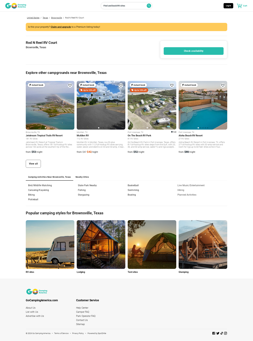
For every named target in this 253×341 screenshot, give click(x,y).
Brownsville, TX (33, 132)
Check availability (194, 51)
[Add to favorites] (70, 85)
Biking (31, 194)
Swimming (133, 190)
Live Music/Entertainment (191, 185)
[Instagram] (225, 333)
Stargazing (83, 194)
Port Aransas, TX (135, 132)
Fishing (82, 190)
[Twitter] (218, 333)
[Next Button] (71, 105)
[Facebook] (214, 333)
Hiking (180, 190)
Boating (132, 194)
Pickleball (33, 199)
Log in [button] (228, 6)
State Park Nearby (87, 185)
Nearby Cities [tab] (82, 177)
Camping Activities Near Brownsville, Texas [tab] (49, 177)
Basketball (133, 185)
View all (33, 163)
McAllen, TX (82, 132)
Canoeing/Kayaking (38, 190)
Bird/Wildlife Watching (40, 185)
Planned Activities (186, 194)
